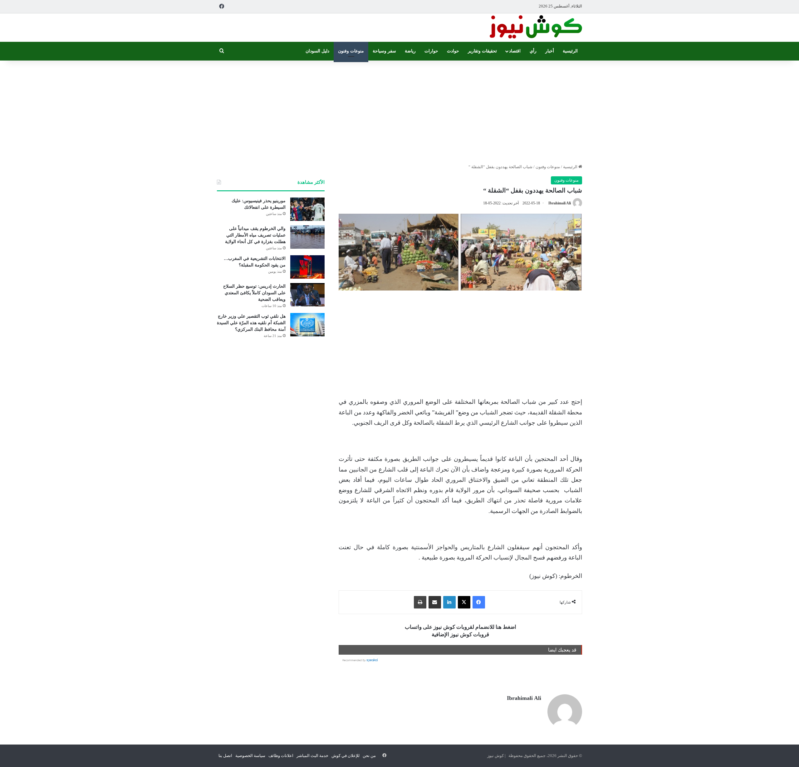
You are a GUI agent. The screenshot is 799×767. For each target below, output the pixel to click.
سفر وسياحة (384, 51)
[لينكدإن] (449, 602)
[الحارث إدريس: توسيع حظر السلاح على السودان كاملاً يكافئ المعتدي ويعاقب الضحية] (307, 294)
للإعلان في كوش (345, 755)
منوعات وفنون (351, 51)
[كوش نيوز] (535, 27)
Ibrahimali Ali (559, 203)
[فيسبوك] (479, 602)
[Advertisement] (399, 110)
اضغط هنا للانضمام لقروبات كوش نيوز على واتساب (460, 627)
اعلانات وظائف (280, 755)
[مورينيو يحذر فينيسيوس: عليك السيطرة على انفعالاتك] (307, 209)
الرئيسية (570, 51)
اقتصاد (515, 51)
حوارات (431, 51)
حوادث (453, 51)
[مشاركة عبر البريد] (435, 602)
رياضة (410, 51)
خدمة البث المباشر (312, 755)
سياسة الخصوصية (250, 755)
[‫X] (464, 602)
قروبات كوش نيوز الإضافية (460, 635)
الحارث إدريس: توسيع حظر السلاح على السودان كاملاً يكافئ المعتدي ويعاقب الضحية (254, 293)
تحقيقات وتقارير (482, 51)
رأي (533, 51)
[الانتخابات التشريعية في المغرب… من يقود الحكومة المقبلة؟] (307, 267)
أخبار (549, 51)
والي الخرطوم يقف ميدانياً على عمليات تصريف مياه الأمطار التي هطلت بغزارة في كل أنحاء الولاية (255, 235)
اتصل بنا (225, 755)
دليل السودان (317, 51)
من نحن (369, 755)
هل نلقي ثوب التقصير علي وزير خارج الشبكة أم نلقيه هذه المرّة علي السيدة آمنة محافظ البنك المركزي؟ (251, 323)
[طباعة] (420, 602)
